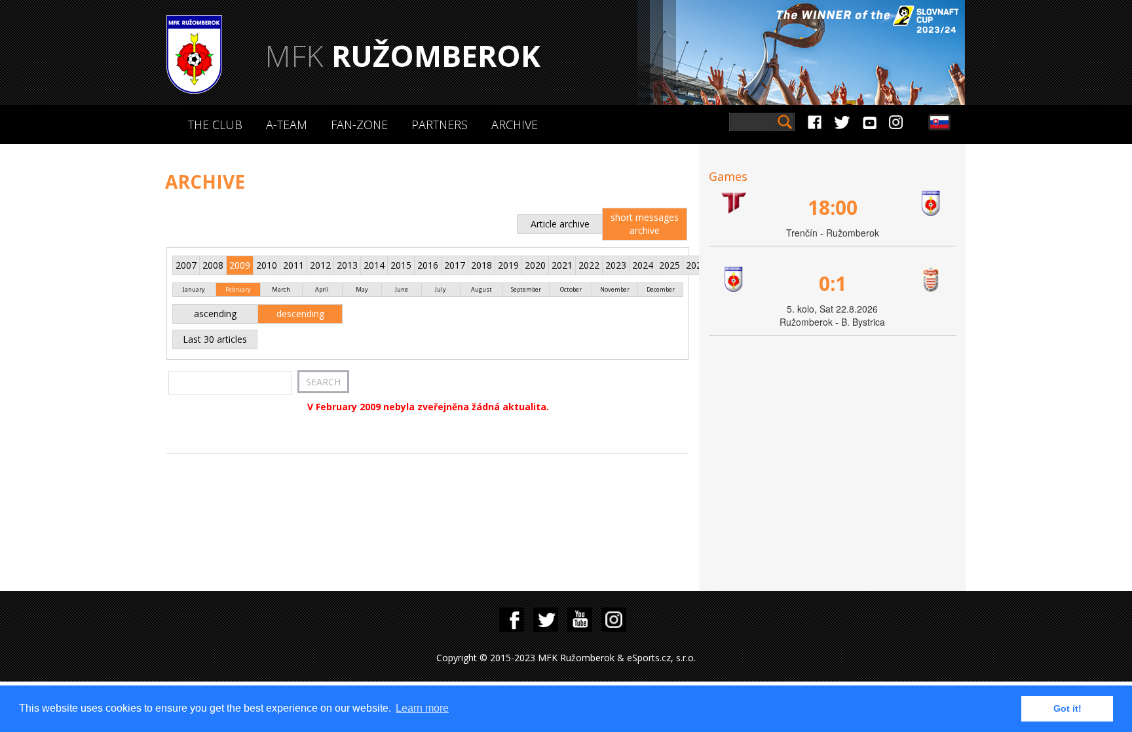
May (362, 289)
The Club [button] (215, 124)
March (281, 289)
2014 (374, 265)
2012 (320, 265)
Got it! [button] (1067, 708)
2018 (481, 265)
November (615, 289)
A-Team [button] (286, 124)
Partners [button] (439, 124)
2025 (669, 265)
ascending (215, 313)
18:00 (833, 207)
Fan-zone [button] (359, 124)
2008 (212, 265)
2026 (696, 265)
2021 (562, 265)
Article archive (560, 224)
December (661, 289)
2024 (642, 265)
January (194, 289)
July (440, 289)
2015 (400, 265)
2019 (508, 265)
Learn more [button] (422, 708)
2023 (615, 265)
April (322, 289)
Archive (514, 124)
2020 (535, 265)
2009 (239, 265)
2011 (293, 265)
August (481, 289)
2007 (186, 265)
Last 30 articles (215, 339)
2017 (454, 265)
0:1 (832, 283)
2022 (588, 265)
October (571, 289)
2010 (266, 265)
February (238, 289)
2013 (347, 265)
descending (300, 313)
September (526, 289)
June (401, 289)
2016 (427, 265)
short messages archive (645, 224)
